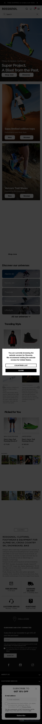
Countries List (21, 365)
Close (21, 370)
